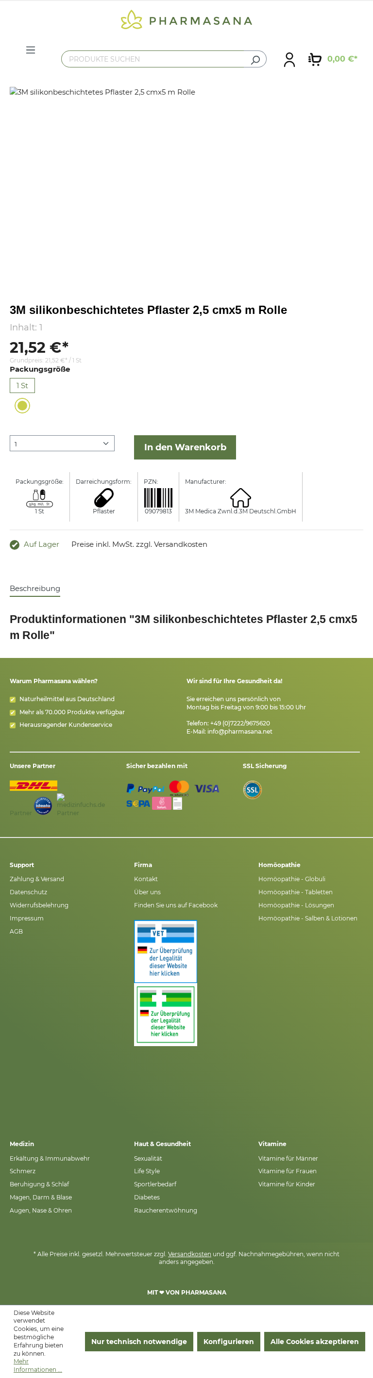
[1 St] (22, 405)
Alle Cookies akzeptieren (315, 1341)
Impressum (27, 918)
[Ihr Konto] (289, 59)
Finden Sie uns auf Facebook (176, 905)
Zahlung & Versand (37, 879)
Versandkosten (189, 1254)
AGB (16, 931)
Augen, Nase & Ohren (41, 1210)
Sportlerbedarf (155, 1184)
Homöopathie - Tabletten (295, 892)
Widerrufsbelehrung (39, 905)
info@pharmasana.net (239, 731)
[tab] (35, 589)
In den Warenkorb (185, 447)
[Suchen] (255, 58)
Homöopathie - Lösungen (296, 905)
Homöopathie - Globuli (291, 879)
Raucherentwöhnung (165, 1210)
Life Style (147, 1171)
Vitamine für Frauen (287, 1171)
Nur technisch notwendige (139, 1341)
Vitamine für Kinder (286, 1184)
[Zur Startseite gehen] (186, 19)
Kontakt (146, 879)
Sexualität (148, 1158)
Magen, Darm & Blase (41, 1197)
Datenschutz (28, 892)
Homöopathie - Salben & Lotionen (307, 918)
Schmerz (22, 1171)
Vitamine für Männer (288, 1158)
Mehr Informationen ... (38, 1365)
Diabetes (147, 1197)
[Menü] (30, 50)
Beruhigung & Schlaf (39, 1184)
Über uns (147, 892)
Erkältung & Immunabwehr (50, 1158)
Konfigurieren (228, 1341)
